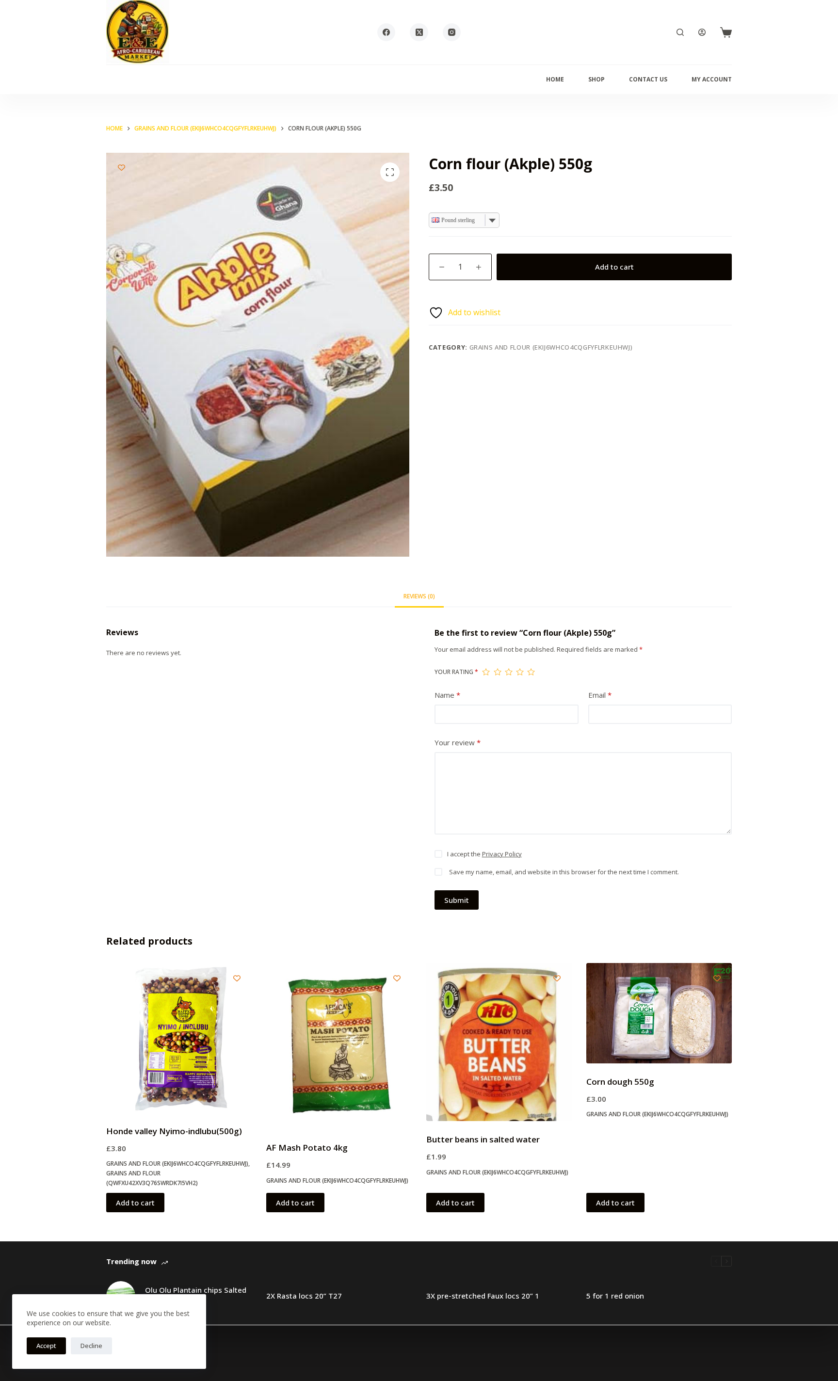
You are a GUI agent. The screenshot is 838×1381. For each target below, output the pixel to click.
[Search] (680, 32)
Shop (596, 79)
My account (712, 79)
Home (555, 79)
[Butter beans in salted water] (499, 1042)
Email (600, 695)
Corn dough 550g (620, 1081)
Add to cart (614, 267)
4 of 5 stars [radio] (519, 671)
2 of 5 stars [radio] (497, 671)
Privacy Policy (502, 854)
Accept (46, 1345)
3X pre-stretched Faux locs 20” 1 (482, 1296)
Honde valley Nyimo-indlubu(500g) (174, 1131)
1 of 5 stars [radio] (485, 671)
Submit (456, 900)
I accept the (484, 854)
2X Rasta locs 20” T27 (304, 1296)
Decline (91, 1345)
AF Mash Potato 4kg (307, 1147)
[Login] (702, 32)
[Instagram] (452, 32)
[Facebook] (386, 32)
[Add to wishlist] (121, 167)
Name (447, 695)
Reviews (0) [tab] (419, 596)
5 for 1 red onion (615, 1296)
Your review (458, 742)
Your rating (456, 672)
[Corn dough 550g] (659, 1013)
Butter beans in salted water (483, 1139)
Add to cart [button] (135, 1202)
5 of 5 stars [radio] (530, 671)
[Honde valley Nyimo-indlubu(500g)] (179, 1038)
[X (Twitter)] (419, 32)
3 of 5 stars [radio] (508, 671)
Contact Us (648, 79)
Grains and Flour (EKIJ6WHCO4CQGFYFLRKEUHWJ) (551, 347)
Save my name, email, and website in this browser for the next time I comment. (564, 871)
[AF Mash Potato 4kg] (339, 1046)
